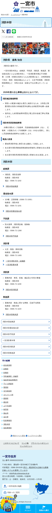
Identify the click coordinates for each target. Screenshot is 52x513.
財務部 (5, 373)
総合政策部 (7, 365)
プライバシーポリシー (40, 443)
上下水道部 (7, 406)
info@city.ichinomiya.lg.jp (19, 473)
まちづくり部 (8, 395)
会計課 (5, 417)
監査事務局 (7, 420)
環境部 (5, 387)
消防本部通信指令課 (14, 211)
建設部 (5, 402)
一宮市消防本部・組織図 (15, 261)
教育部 (5, 409)
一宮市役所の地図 (14, 486)
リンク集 (25, 443)
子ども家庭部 (8, 384)
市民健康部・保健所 (10, 376)
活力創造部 (7, 391)
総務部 (5, 369)
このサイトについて (11, 443)
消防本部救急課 (12, 315)
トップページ (15, 15)
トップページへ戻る (35, 436)
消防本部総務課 (12, 186)
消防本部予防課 (12, 236)
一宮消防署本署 (12, 265)
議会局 (5, 413)
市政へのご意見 (13, 492)
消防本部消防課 (12, 290)
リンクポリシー (26, 446)
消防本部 (6, 424)
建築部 (5, 398)
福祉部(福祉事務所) (10, 380)
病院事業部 (7, 428)
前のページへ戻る (19, 436)
